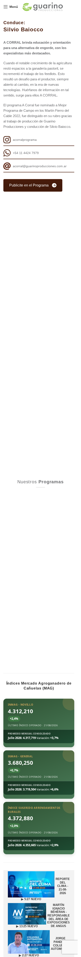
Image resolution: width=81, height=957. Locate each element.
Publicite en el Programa (29, 185)
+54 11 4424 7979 (26, 153)
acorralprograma (25, 139)
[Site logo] (42, 6)
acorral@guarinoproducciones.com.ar (40, 166)
